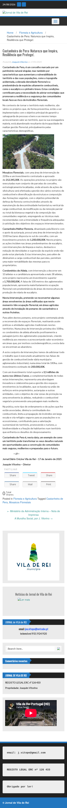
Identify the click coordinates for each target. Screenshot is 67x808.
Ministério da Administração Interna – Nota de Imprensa (33, 512)
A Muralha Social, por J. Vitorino (34, 518)
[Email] (19, 4)
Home (10, 32)
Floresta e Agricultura (31, 32)
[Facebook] (24, 4)
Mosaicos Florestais (20, 502)
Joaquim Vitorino (19, 62)
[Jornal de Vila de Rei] (15, 12)
